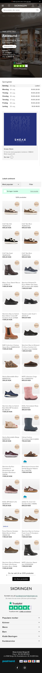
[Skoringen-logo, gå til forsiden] (20, 5)
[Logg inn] (33, 5)
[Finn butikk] (9, 5)
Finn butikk (11, 16)
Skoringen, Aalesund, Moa (25, 16)
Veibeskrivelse (8, 46)
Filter (31, 184)
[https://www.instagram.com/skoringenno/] (25, 668)
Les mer (29, 1)
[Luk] (39, 1)
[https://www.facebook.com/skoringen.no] (17, 668)
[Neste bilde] (16, 211)
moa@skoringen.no (8, 55)
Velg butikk (34, 191)
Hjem (3, 16)
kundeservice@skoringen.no (26, 596)
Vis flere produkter (21, 579)
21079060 (8, 53)
